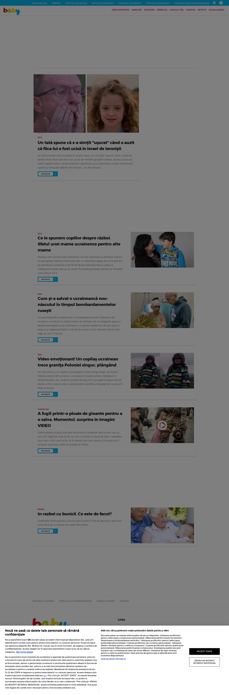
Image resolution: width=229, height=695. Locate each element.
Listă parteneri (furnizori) (113, 659)
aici (45, 675)
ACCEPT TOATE (204, 651)
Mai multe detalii (24, 652)
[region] (114, 660)
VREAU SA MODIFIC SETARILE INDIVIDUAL (204, 661)
